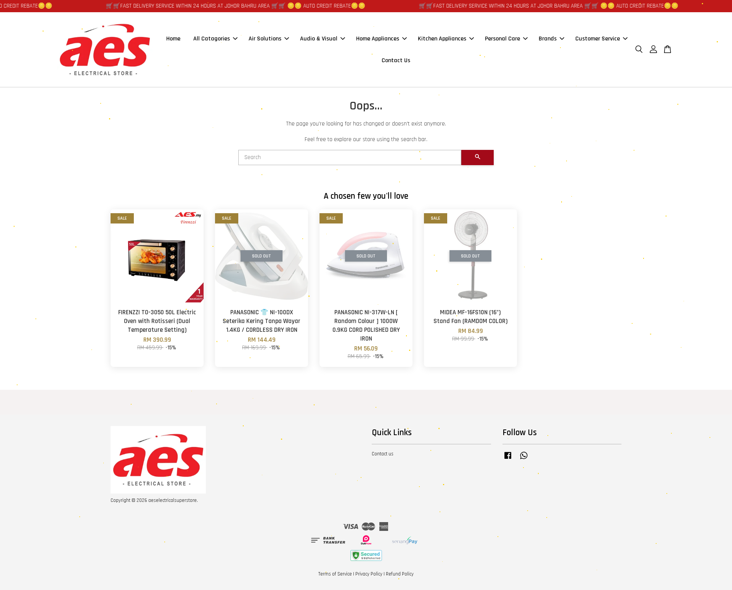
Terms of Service (335, 574)
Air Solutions (265, 39)
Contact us (382, 454)
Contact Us (396, 60)
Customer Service (597, 39)
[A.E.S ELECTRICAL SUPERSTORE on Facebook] (507, 459)
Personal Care (502, 39)
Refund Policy (400, 574)
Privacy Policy (368, 574)
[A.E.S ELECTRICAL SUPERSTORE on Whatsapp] (523, 459)
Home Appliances (377, 39)
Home (173, 39)
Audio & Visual (318, 39)
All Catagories (211, 39)
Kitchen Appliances (442, 39)
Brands (548, 39)
